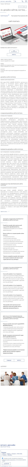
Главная (2, 3)
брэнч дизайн (6, 1)
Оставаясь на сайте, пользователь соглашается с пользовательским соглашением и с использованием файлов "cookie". (14, 460)
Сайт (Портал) (4, 15)
